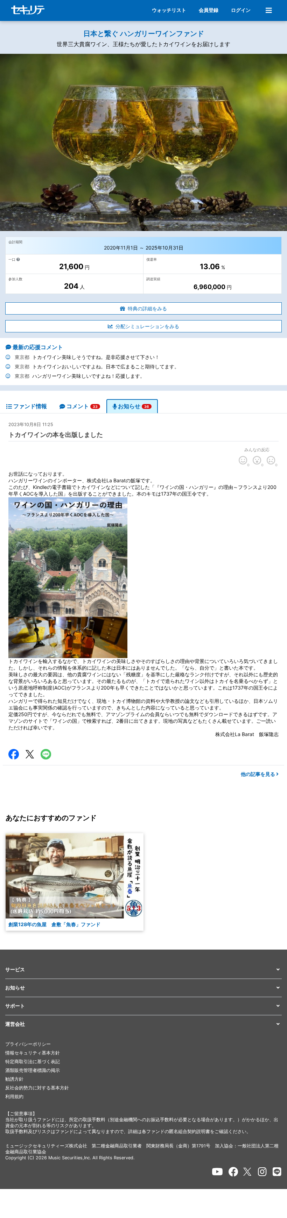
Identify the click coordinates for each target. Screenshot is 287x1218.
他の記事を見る (258, 774)
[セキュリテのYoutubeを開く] (217, 1172)
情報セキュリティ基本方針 (32, 1052)
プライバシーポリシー (28, 1044)
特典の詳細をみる (147, 308)
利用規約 (14, 1096)
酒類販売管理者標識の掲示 (32, 1070)
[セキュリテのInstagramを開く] (262, 1172)
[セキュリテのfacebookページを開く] (233, 1172)
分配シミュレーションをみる (147, 326)
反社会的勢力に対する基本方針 (37, 1087)
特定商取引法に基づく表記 (32, 1061)
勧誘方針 (14, 1079)
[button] (143, 969)
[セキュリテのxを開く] (247, 1172)
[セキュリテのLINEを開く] (277, 1172)
